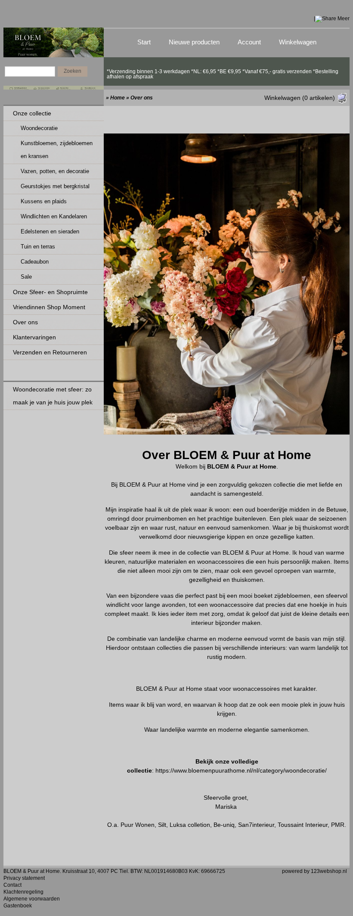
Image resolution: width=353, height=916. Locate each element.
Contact (12, 885)
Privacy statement (24, 878)
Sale (26, 276)
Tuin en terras (38, 246)
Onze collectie (32, 113)
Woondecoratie (39, 128)
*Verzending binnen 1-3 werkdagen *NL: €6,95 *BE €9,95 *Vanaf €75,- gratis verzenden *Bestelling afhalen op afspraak (222, 71)
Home (117, 98)
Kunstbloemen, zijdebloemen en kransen (57, 149)
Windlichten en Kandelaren (54, 216)
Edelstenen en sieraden (50, 231)
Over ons (25, 322)
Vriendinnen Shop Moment (49, 307)
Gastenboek (17, 906)
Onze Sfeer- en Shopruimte (50, 292)
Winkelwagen (297, 42)
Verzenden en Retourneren (50, 352)
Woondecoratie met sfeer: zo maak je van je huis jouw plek (53, 396)
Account (249, 42)
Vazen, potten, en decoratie (55, 171)
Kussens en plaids (44, 201)
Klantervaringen (34, 337)
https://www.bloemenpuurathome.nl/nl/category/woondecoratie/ (241, 770)
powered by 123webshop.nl (314, 871)
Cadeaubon (35, 261)
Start (144, 42)
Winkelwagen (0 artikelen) (299, 97)
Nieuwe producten (194, 42)
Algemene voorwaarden (31, 899)
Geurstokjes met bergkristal (55, 186)
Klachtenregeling (23, 892)
